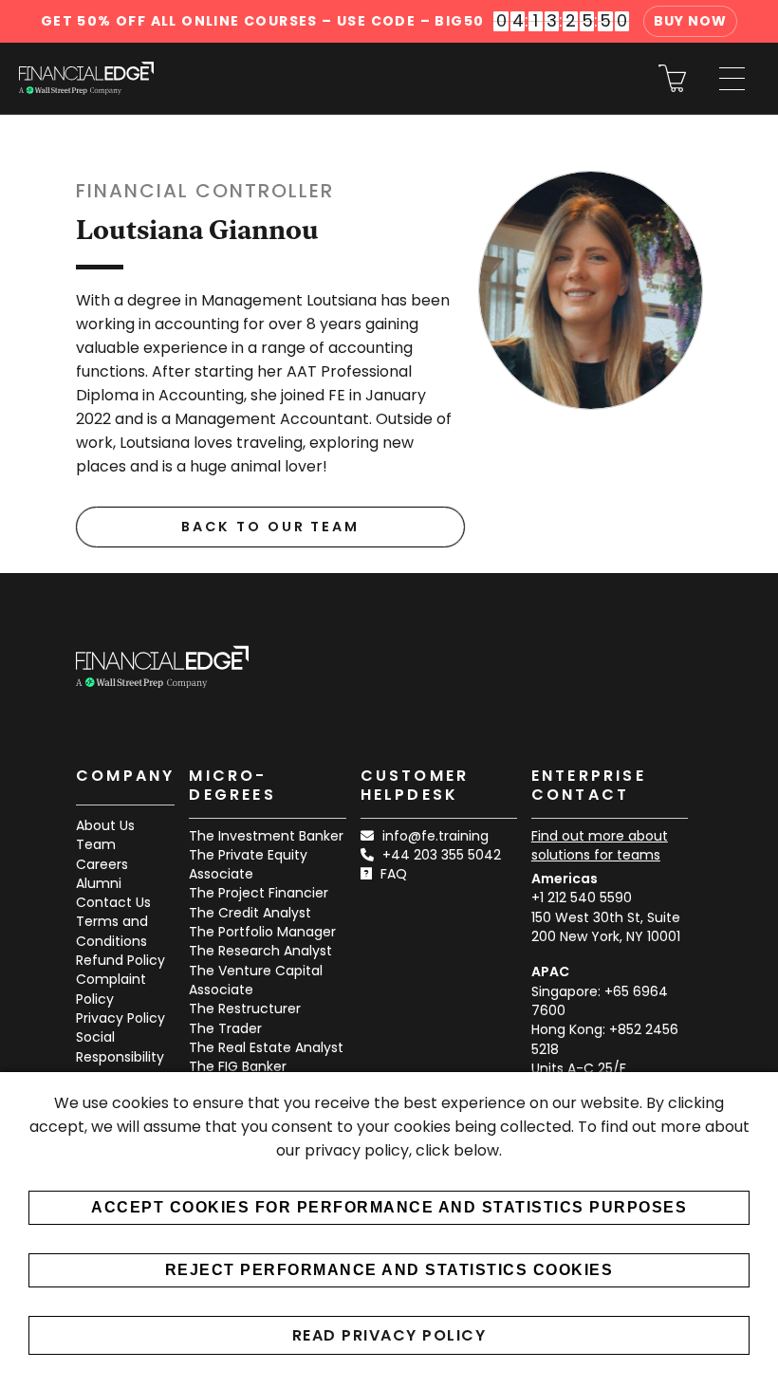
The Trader (225, 1028)
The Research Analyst (260, 950)
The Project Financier (258, 892)
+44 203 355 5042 (441, 854)
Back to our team (270, 526)
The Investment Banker (266, 835)
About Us (105, 825)
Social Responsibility (120, 1046)
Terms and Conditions (112, 931)
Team (96, 844)
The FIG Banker (238, 1066)
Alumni (98, 883)
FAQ (393, 873)
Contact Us (113, 902)
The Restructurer (245, 1008)
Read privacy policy (389, 1335)
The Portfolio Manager (262, 931)
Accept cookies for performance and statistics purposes (389, 1207)
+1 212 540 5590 (581, 897)
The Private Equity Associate (248, 864)
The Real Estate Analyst (266, 1047)
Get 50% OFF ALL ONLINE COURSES (263, 20)
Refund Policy (120, 960)
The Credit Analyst (250, 912)
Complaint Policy (111, 989)
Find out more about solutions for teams (599, 845)
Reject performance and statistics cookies (389, 1270)
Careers (102, 864)
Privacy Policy (120, 1018)
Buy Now (690, 20)
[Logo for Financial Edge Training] (86, 78)
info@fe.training (435, 835)
